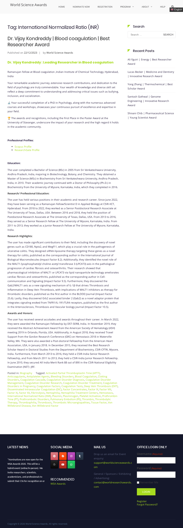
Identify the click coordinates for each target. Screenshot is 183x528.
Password (149, 468)
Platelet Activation (90, 396)
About (145, 6)
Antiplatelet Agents (38, 376)
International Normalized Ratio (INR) (29, 396)
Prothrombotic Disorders (34, 399)
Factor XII (24, 392)
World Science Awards (28, 4)
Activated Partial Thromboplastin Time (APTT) (73, 373)
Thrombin (88, 399)
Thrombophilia (27, 402)
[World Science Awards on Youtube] (63, 464)
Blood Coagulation (86, 376)
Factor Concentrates (75, 389)
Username (150, 454)
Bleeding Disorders (62, 376)
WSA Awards (58, 483)
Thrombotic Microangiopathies (71, 402)
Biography (26, 373)
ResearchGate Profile (27, 150)
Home (61, 6)
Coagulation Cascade (32, 379)
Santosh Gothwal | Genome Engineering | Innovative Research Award (148, 101)
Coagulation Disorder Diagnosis (65, 379)
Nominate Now (81, 6)
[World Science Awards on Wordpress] (54, 464)
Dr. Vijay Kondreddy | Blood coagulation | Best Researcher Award (59, 41)
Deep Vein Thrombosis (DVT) (101, 386)
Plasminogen (70, 396)
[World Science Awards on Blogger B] (63, 456)
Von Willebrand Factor (45, 405)
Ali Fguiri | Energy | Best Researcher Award (150, 61)
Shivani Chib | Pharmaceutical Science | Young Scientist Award (151, 115)
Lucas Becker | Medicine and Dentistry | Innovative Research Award (151, 74)
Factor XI (13, 392)
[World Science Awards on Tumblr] (79, 456)
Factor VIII (105, 389)
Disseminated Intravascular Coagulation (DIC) (35, 389)
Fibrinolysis (38, 392)
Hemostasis (106, 392)
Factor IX (93, 389)
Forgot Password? (147, 504)
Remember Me (149, 482)
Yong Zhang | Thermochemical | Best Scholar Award (150, 86)
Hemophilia (53, 392)
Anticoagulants (16, 376)
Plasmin (57, 396)
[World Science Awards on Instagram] (71, 456)
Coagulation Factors (48, 386)
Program (125, 6)
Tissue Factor (99, 402)
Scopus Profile (23, 146)
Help (162, 6)
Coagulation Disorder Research (43, 383)
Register (142, 501)
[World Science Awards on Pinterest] (54, 456)
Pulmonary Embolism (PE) (65, 399)
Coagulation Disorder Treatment (82, 383)
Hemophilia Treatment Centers (79, 392)
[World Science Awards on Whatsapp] (71, 464)
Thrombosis (45, 402)
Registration (105, 6)
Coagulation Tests (72, 386)
